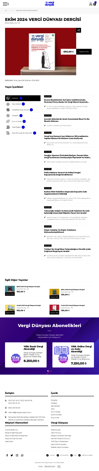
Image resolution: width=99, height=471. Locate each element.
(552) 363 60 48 (14, 408)
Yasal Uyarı (9, 441)
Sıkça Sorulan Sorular (13, 438)
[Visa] (40, 466)
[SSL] (59, 466)
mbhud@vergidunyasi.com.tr (19, 412)
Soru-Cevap (56, 412)
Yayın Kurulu (56, 433)
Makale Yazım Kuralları (60, 447)
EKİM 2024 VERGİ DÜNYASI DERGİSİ (26, 10)
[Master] (50, 466)
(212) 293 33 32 (14, 403)
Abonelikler (56, 406)
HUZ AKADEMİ (64, 455)
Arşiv (53, 409)
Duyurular (55, 418)
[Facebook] (7, 455)
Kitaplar (54, 403)
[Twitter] (12, 455)
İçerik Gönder (56, 415)
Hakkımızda (56, 430)
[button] (48, 371)
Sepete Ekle (84, 52)
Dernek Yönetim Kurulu (60, 438)
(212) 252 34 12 (13, 400)
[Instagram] (17, 455)
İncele (36, 365)
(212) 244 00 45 (26, 400)
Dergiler (11, 10)
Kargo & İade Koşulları (14, 433)
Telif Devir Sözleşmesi (59, 441)
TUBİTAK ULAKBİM (87, 455)
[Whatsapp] (22, 455)
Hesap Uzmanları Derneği (61, 436)
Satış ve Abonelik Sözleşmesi (16, 436)
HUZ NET (52, 455)
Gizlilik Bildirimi (11, 430)
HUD (75, 455)
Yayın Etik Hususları (59, 444)
